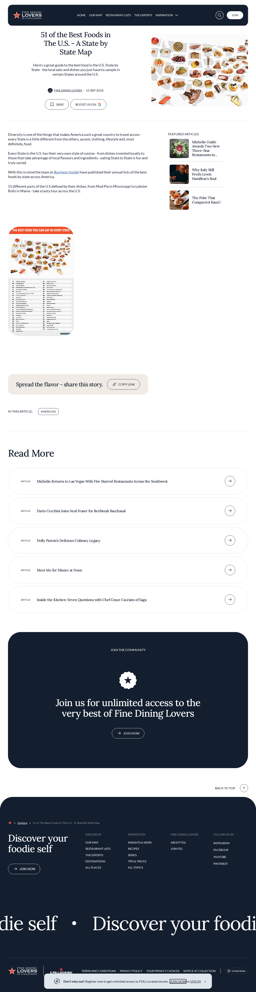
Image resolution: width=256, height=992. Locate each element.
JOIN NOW (178, 981)
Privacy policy (131, 971)
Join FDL (177, 848)
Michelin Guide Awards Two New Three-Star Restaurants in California (206, 148)
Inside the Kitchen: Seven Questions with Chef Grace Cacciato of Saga (91, 599)
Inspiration (164, 15)
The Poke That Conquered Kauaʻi (206, 200)
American (48, 411)
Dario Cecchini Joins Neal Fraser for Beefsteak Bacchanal (81, 511)
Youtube (219, 856)
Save (60, 104)
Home (81, 15)
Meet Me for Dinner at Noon (59, 570)
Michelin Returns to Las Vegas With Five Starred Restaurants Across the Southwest (102, 481)
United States (238, 970)
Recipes (133, 848)
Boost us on (85, 104)
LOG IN (195, 981)
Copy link (126, 384)
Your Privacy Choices (162, 971)
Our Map (95, 15)
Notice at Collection (199, 971)
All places (93, 867)
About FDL (178, 842)
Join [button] (235, 15)
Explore (22, 823)
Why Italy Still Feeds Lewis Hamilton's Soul (204, 174)
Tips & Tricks (137, 861)
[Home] (27, 13)
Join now (27, 869)
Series (132, 855)
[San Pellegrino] (61, 972)
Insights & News (140, 842)
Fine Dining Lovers (68, 90)
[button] (220, 15)
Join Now (131, 733)
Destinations (95, 861)
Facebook (221, 849)
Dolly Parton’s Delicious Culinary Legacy (68, 540)
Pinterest (220, 863)
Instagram (221, 843)
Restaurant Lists (118, 15)
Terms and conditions (99, 971)
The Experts (143, 15)
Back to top (225, 788)
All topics (135, 867)
